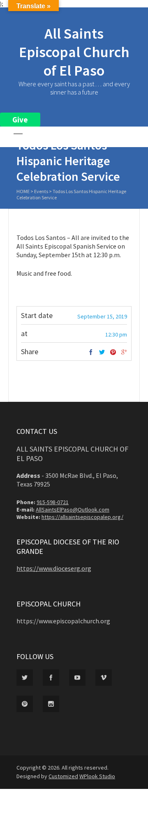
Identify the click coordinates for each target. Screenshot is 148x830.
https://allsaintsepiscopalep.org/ (82, 517)
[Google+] (124, 352)
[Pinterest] (113, 352)
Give (20, 119)
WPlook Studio (97, 776)
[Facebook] (91, 352)
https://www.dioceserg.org (53, 568)
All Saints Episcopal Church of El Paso (74, 52)
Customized (63, 776)
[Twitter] (102, 352)
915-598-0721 (53, 502)
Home (23, 191)
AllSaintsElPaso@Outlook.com (72, 509)
